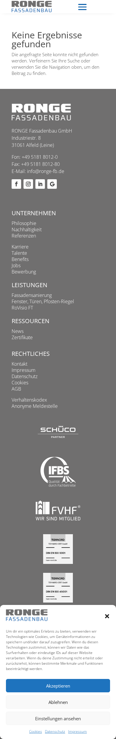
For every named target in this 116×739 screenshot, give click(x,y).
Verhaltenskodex (29, 400)
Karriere (20, 246)
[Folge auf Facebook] (16, 184)
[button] (107, 616)
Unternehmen (34, 213)
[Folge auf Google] (52, 184)
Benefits (20, 259)
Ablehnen (58, 702)
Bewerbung (24, 271)
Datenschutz (55, 731)
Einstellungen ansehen (58, 718)
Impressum (77, 731)
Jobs (16, 265)
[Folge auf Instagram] (28, 184)
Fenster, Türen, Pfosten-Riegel (43, 301)
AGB (16, 389)
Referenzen (24, 235)
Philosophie (24, 223)
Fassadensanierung (32, 295)
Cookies (35, 731)
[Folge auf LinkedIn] (40, 184)
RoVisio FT (22, 307)
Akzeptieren (58, 686)
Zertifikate (22, 337)
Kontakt (19, 364)
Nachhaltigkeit (27, 229)
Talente (19, 253)
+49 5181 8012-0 (40, 157)
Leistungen (29, 285)
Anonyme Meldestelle (35, 406)
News (17, 331)
